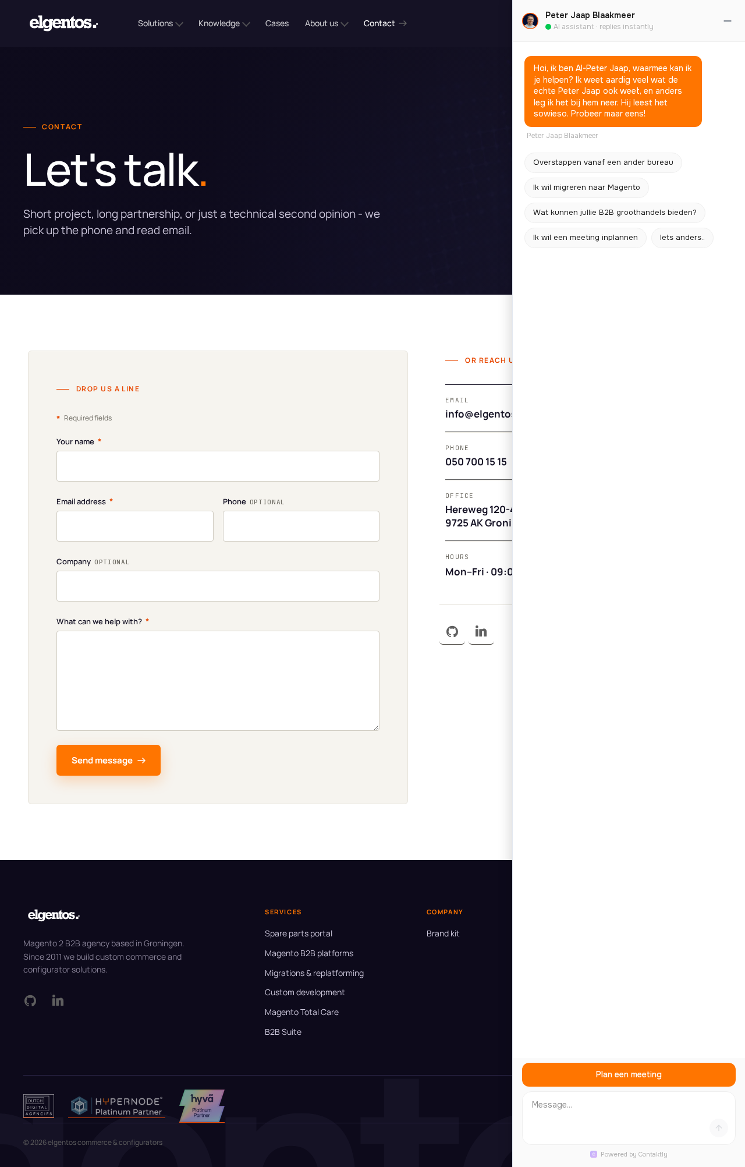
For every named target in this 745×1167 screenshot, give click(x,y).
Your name (79, 441)
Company (93, 561)
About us (321, 23)
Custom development (305, 992)
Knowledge (219, 23)
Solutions (155, 23)
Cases (277, 23)
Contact (379, 23)
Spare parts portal (298, 933)
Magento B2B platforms (309, 953)
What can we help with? (103, 621)
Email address (84, 501)
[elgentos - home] (63, 23)
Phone (254, 501)
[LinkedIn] (481, 632)
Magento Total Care (302, 1011)
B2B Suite (283, 1031)
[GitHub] (452, 632)
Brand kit (443, 933)
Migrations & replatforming (314, 972)
